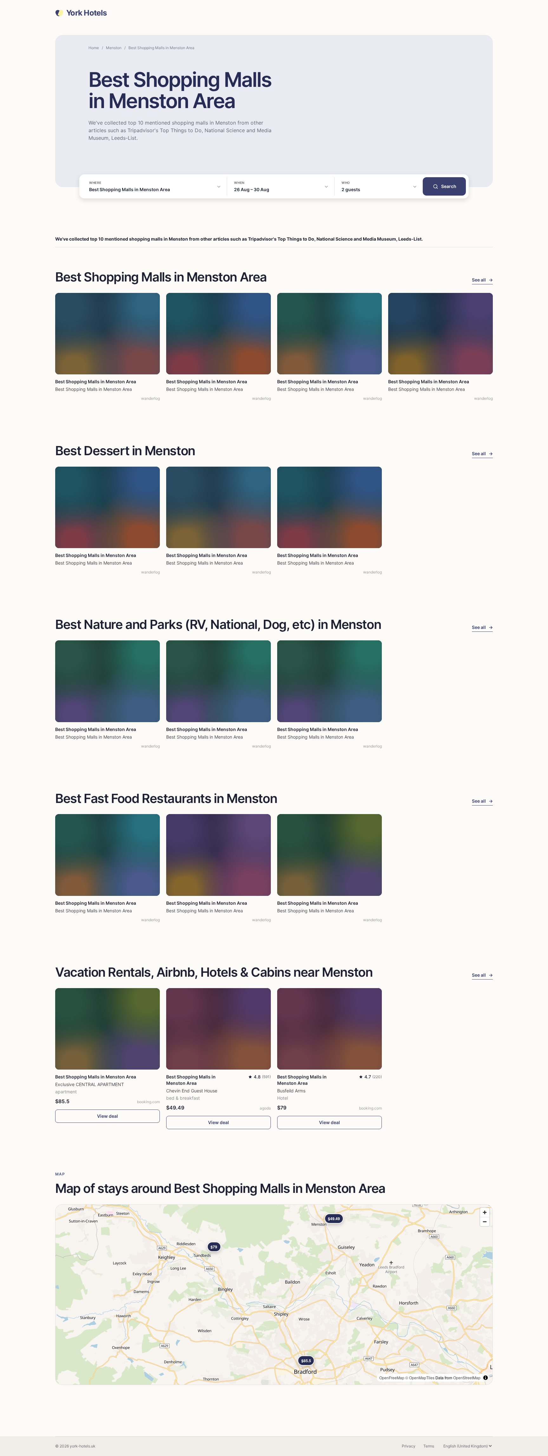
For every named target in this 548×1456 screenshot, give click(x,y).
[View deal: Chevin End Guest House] (218, 1029)
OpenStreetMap (466, 1377)
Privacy (408, 1446)
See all (482, 279)
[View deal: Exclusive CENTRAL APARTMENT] (107, 1029)
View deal (107, 1116)
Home (93, 47)
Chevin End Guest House (191, 1090)
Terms (428, 1446)
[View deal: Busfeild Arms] (329, 1029)
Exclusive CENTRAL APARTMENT (89, 1084)
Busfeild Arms (291, 1090)
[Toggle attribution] (485, 1378)
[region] (274, 1295)
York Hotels (86, 13)
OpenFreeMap (391, 1377)
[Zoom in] (484, 1212)
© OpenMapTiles (419, 1377)
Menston (113, 47)
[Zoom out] (484, 1221)
